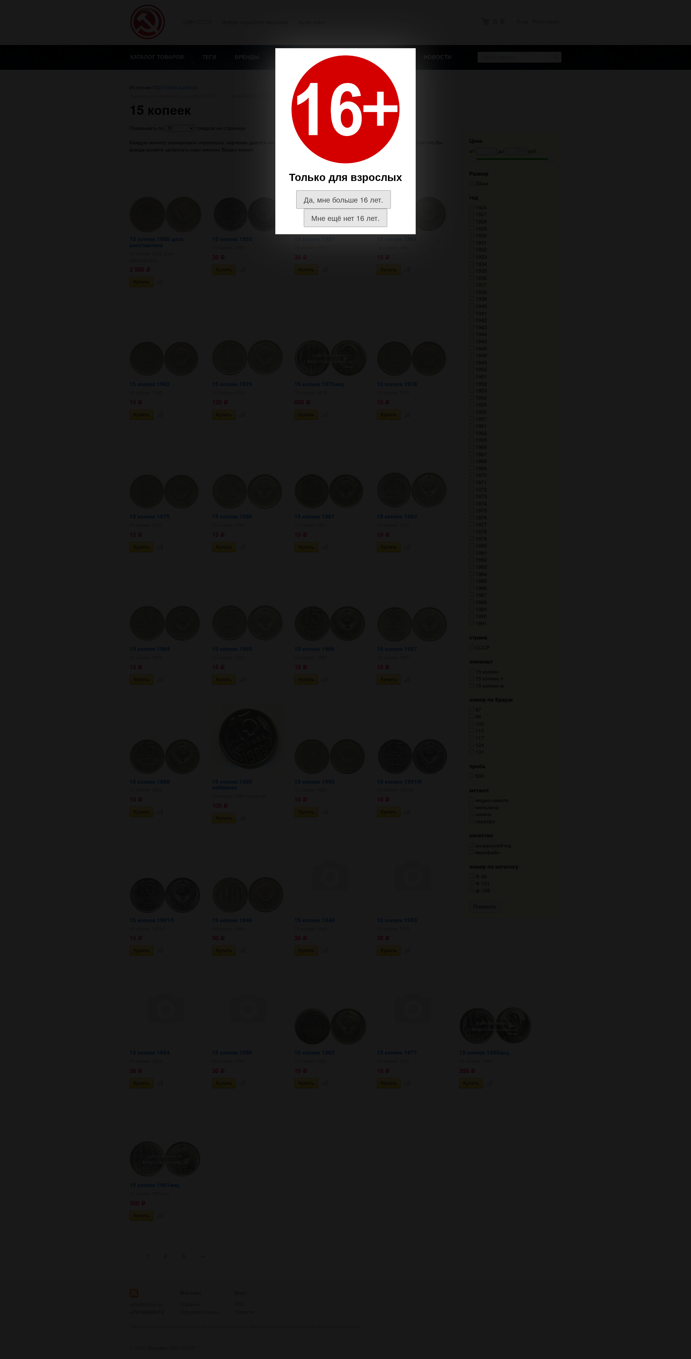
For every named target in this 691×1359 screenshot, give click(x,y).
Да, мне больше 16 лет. (343, 199)
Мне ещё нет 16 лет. (345, 218)
